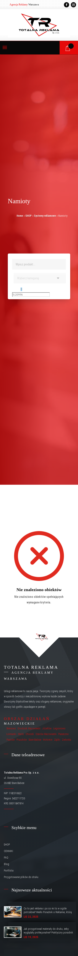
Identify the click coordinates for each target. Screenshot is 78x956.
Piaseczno (63, 734)
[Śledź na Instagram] (73, 4)
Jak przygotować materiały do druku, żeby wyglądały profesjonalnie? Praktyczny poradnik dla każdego (48, 932)
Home (20, 215)
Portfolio (9, 870)
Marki (21, 734)
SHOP (28, 215)
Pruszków (21, 739)
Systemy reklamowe (45, 215)
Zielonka (66, 739)
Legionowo (59, 728)
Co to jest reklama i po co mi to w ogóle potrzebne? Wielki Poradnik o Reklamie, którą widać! (48, 912)
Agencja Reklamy (19, 4)
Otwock (30, 734)
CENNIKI (8, 851)
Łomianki (11, 734)
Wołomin (47, 739)
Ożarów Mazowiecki (46, 734)
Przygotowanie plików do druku (21, 877)
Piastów (10, 739)
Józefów (47, 728)
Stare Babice (35, 739)
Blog (6, 864)
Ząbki (57, 739)
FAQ (6, 857)
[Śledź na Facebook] (66, 4)
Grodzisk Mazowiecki (29, 728)
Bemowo (11, 728)
